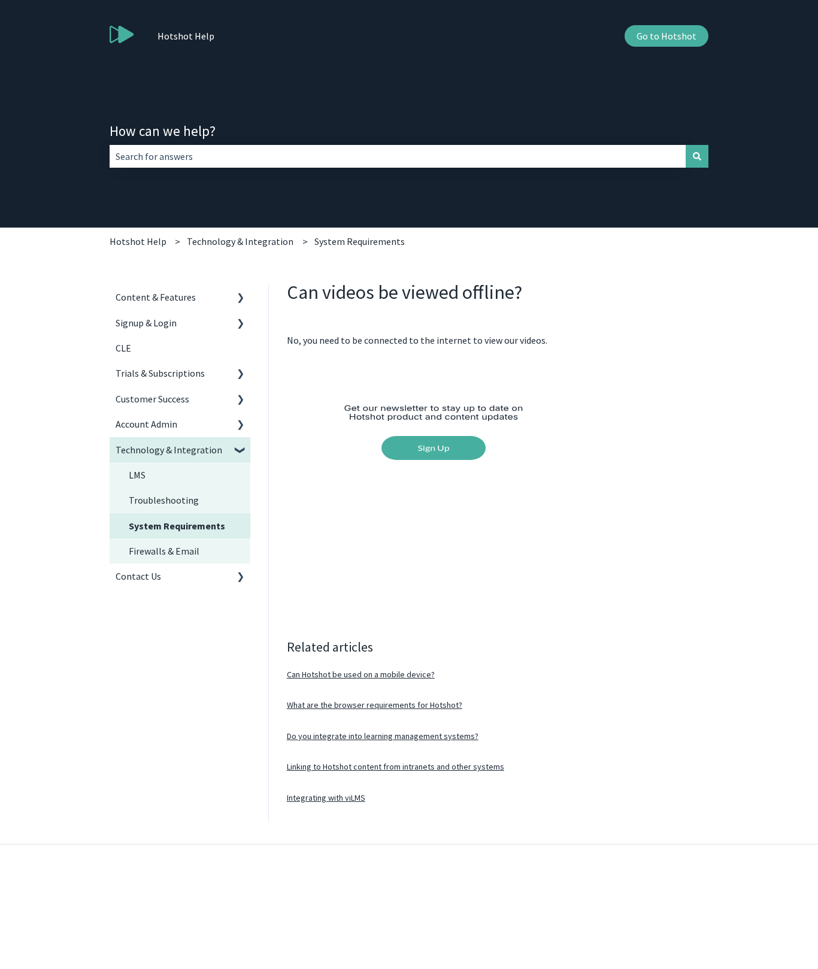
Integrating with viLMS (326, 797)
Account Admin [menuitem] (146, 424)
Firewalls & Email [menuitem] (164, 551)
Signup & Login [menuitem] (146, 323)
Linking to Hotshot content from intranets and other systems (395, 766)
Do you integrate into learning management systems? (382, 736)
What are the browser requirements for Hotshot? (374, 705)
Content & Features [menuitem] (156, 297)
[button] (240, 298)
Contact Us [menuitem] (138, 576)
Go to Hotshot (666, 36)
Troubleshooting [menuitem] (164, 500)
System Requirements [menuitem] (177, 526)
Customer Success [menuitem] (152, 399)
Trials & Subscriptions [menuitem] (160, 373)
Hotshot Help (185, 36)
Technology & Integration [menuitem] (169, 450)
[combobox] (398, 156)
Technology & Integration (240, 241)
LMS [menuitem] (137, 475)
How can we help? (163, 131)
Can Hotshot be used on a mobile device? (361, 674)
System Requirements (359, 241)
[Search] (697, 156)
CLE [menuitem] (123, 348)
